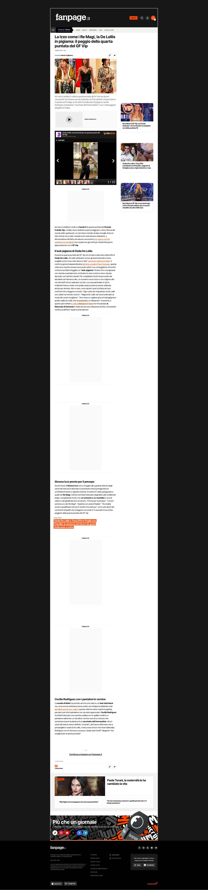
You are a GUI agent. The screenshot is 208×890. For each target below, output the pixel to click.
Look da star (109, 30)
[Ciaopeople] (152, 884)
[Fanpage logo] (70, 17)
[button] (114, 55)
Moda (78, 30)
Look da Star (59, 761)
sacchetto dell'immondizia (99, 261)
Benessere (93, 30)
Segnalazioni (94, 858)
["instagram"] (61, 832)
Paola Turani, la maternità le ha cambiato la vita (126, 782)
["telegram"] (85, 832)
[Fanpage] (58, 848)
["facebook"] (79, 832)
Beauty (84, 30)
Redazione (93, 872)
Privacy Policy (95, 861)
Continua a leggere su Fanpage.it (85, 754)
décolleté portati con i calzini (66, 709)
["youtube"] (67, 832)
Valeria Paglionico (67, 55)
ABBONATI (133, 18)
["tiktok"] (55, 832)
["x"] (73, 832)
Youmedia (93, 854)
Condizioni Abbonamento (98, 868)
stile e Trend (64, 30)
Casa (100, 30)
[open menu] (53, 30)
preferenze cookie (96, 875)
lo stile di (82, 303)
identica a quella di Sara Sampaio (96, 264)
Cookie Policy (95, 865)
